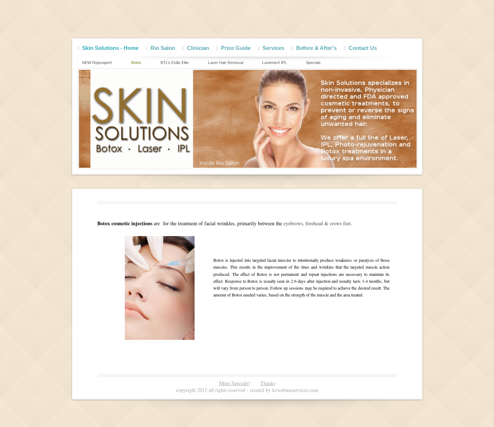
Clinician (198, 48)
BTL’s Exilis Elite (175, 62)
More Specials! (234, 383)
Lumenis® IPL (274, 62)
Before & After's (316, 48)
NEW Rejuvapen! (97, 62)
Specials (313, 62)
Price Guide (236, 48)
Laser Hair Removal (225, 62)
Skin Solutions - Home (110, 48)
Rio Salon (162, 48)
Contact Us (363, 48)
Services (273, 48)
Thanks (267, 383)
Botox (136, 62)
